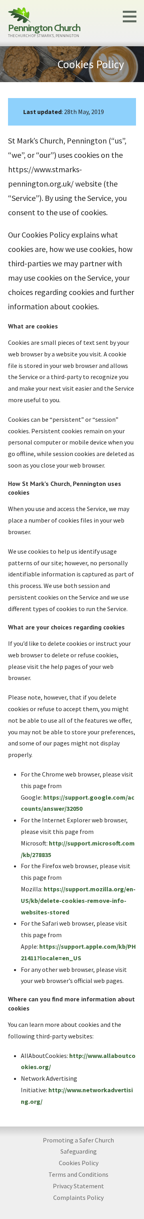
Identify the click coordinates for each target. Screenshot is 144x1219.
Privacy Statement (78, 1186)
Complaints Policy (78, 1197)
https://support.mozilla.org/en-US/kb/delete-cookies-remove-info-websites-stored (78, 900)
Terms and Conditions (78, 1174)
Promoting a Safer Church (78, 1140)
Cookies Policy (78, 1163)
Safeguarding (78, 1151)
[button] (132, 16)
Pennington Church (44, 27)
